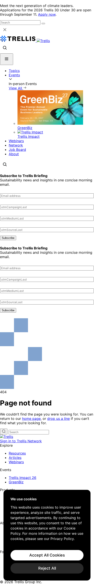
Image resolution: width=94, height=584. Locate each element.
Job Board (17, 149)
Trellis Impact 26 (22, 477)
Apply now (47, 14)
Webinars (16, 141)
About (14, 154)
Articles (15, 457)
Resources (17, 453)
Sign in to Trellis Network (21, 441)
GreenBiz (16, 482)
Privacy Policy (62, 538)
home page (31, 418)
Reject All (47, 568)
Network (16, 145)
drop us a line (58, 418)
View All (16, 88)
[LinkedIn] (2, 557)
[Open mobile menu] (6, 59)
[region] (47, 535)
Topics (14, 70)
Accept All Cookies (47, 555)
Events (14, 75)
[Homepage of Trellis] (6, 436)
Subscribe (8, 238)
